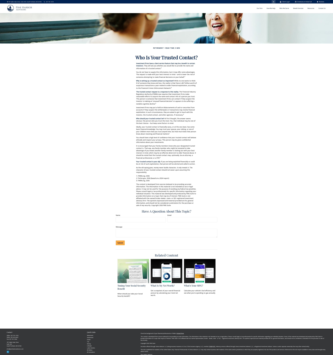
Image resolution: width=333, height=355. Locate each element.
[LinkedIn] (274, 1)
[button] (259, 8)
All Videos (89, 350)
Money (89, 344)
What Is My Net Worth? (163, 285)
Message (119, 227)
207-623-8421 (14, 337)
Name (118, 215)
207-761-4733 (50, 2)
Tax (88, 341)
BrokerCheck (180, 333)
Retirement (90, 335)
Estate (89, 339)
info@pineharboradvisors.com (15, 349)
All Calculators (91, 352)
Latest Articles (91, 348)
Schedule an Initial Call (304, 2)
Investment (90, 337)
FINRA (210, 346)
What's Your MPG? (193, 285)
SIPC (214, 346)
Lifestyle (89, 346)
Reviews (321, 2)
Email (169, 215)
